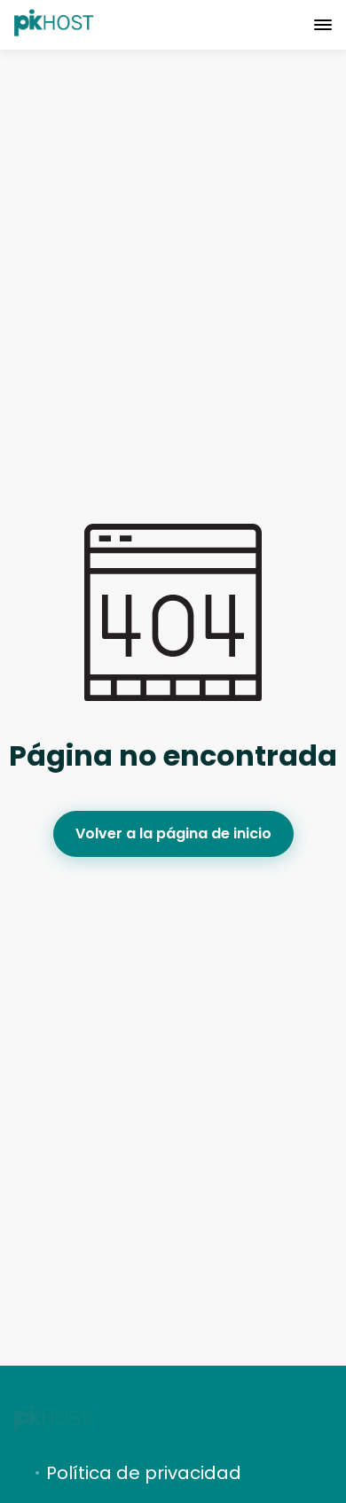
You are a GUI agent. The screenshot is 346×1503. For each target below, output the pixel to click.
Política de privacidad (143, 1473)
